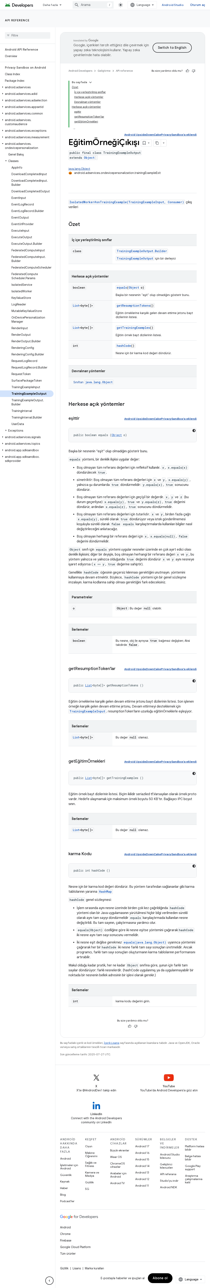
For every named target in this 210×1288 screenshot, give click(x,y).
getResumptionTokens (133, 305)
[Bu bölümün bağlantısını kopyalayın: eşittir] (84, 418)
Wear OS (116, 1157)
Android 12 (142, 1179)
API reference (17, 20)
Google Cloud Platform (75, 1247)
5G (87, 1189)
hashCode (124, 346)
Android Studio (173, 5)
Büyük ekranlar (119, 1150)
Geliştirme (104, 71)
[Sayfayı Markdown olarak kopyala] (157, 142)
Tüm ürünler (68, 1253)
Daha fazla (50, 5)
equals (122, 287)
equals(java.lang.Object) (145, 942)
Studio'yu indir (169, 1181)
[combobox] (93, 5)
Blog (63, 1194)
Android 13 (142, 1172)
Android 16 (142, 1153)
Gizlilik (89, 1182)
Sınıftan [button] (93, 382)
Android (65, 1158)
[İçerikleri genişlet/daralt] (90, 82)
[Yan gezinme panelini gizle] (49, 1281)
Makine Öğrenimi (91, 1154)
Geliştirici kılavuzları (166, 1165)
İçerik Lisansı (111, 1043)
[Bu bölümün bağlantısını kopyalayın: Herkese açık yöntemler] (129, 404)
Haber (64, 1188)
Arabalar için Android (118, 1174)
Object (89, 158)
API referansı (168, 1174)
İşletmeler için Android (69, 1166)
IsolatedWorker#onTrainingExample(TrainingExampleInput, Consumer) (127, 202)
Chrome (65, 1234)
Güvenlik (66, 1175)
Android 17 (142, 1146)
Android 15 (142, 1159)
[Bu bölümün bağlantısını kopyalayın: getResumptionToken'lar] (119, 669)
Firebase (65, 1240)
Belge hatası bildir (193, 1157)
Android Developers (80, 71)
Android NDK (168, 1187)
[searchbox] (27, 35)
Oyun (88, 1146)
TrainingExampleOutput (135, 258)
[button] (27, 87)
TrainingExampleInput (87, 711)
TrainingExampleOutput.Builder (142, 251)
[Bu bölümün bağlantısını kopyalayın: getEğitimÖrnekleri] (109, 761)
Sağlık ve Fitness (90, 1164)
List (76, 305)
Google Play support (193, 1167)
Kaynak (65, 1181)
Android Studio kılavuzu (170, 1156)
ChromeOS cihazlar (117, 1165)
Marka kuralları (94, 1268)
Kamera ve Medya (92, 1174)
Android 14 (142, 1166)
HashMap (105, 891)
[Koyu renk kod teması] (194, 430)
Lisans (77, 1268)
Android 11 (142, 1185)
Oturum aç (197, 5)
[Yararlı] (187, 71)
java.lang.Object (79, 169)
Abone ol (160, 1278)
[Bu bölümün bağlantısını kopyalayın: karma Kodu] (95, 854)
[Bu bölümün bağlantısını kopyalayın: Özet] (84, 224)
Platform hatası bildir (194, 1147)
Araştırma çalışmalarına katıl (193, 1179)
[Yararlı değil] (194, 71)
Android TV (117, 1183)
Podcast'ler (67, 1201)
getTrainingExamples (133, 328)
